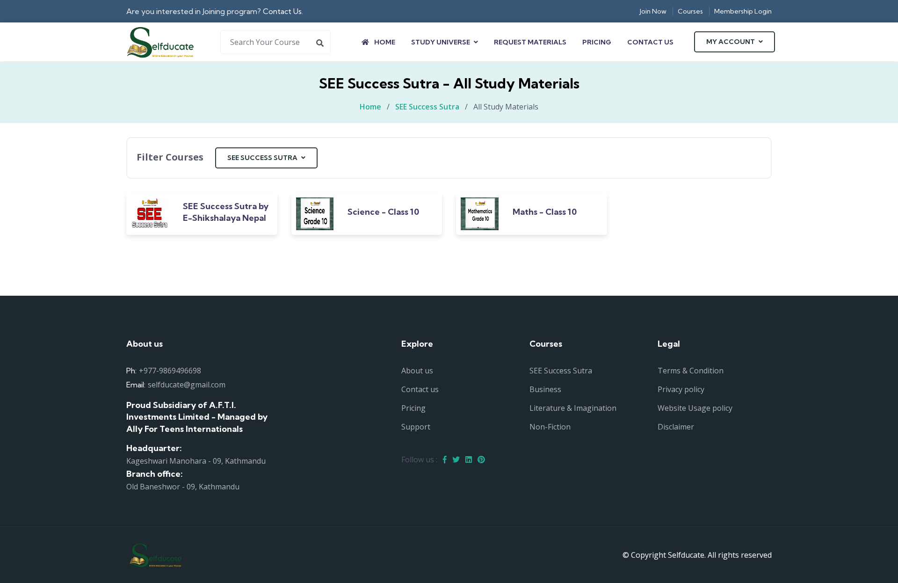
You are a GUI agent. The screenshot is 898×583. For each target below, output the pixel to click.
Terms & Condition (691, 370)
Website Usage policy (695, 408)
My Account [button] (731, 41)
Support (415, 427)
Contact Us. (283, 11)
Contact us (420, 389)
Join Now (653, 11)
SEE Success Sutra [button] (263, 157)
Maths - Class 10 (545, 211)
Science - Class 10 (383, 211)
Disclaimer (676, 427)
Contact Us (650, 42)
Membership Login (743, 11)
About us (417, 370)
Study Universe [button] (441, 42)
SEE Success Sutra (427, 107)
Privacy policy (681, 389)
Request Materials (530, 42)
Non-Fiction (550, 427)
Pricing (596, 42)
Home (384, 42)
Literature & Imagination (572, 408)
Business (545, 389)
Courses (690, 11)
